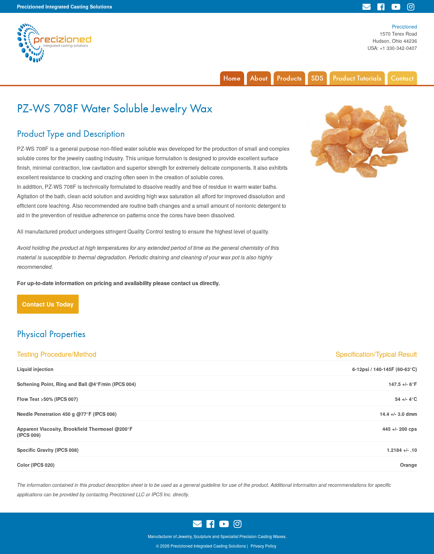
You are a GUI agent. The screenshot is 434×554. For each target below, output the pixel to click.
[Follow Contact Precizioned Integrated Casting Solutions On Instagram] (411, 6)
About (259, 78)
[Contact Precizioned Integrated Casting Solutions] (366, 6)
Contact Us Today (48, 304)
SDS (317, 78)
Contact (402, 78)
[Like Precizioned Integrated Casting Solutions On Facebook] (381, 6)
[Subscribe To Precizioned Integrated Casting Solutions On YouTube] (396, 6)
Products (289, 78)
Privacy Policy (263, 546)
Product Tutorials (357, 78)
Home (232, 78)
